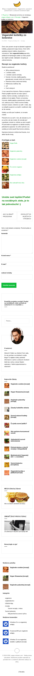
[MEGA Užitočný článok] (17, 497)
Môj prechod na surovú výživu (17, 613)
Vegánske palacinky (16, 151)
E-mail (4, 264)
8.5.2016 (4, 41)
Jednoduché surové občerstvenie (18, 440)
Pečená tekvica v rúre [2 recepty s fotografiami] (19, 448)
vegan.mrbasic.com (7, 17)
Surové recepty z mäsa (15, 608)
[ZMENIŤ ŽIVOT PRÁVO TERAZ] (17, 525)
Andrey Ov (16, 41)
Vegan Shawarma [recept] (20, 392)
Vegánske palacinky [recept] (20, 585)
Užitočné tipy (9, 603)
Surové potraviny (10, 611)
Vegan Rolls (13, 143)
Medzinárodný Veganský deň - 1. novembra (19, 456)
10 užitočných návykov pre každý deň (16, 531)
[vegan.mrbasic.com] (17, 4)
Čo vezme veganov (16, 167)
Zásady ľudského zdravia (20, 408)
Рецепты (5, 15)
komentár (4, 233)
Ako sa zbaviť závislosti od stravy (14, 503)
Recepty (17, 17)
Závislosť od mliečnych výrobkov (26, 216)
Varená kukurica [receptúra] (16, 464)
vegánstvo (8, 598)
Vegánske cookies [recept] (18, 159)
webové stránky (6, 273)
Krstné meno (6, 255)
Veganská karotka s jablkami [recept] (18, 472)
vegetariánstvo (9, 601)
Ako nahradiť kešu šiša (17, 183)
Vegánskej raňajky (15, 175)
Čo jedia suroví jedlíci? (19, 423)
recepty (23, 41)
